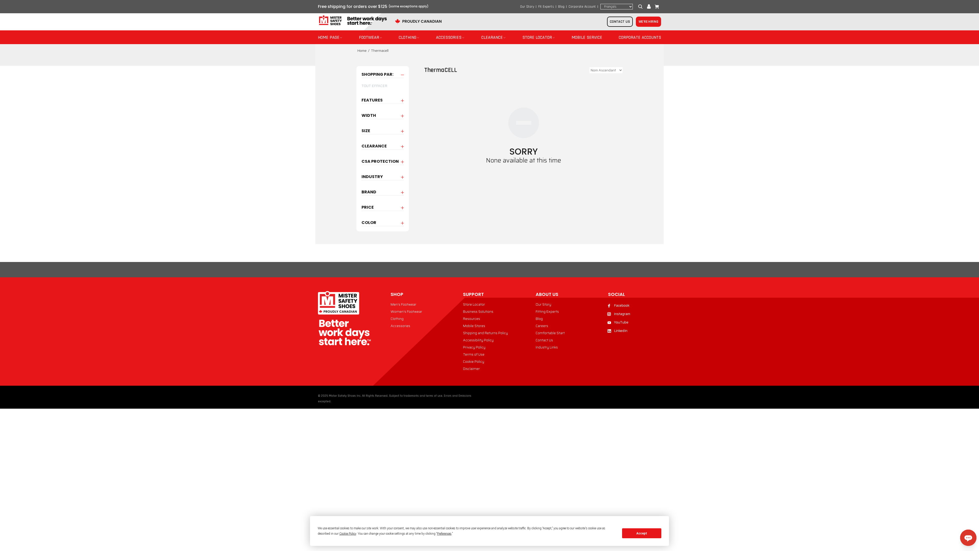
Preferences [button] (444, 533)
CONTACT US (620, 21)
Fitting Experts (547, 311)
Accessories (400, 326)
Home (362, 50)
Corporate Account (582, 6)
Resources (471, 318)
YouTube (621, 322)
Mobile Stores (474, 326)
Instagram (622, 314)
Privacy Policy (474, 347)
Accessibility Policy (478, 340)
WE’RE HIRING (648, 21)
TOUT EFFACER (374, 86)
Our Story (527, 6)
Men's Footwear (403, 304)
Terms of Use (473, 354)
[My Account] (649, 7)
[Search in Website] (641, 7)
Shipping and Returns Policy (485, 333)
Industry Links (547, 347)
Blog (561, 6)
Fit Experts (546, 6)
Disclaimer (471, 368)
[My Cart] (656, 7)
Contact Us (544, 340)
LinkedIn (620, 330)
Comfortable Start (550, 333)
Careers (542, 326)
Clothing (397, 318)
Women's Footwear (406, 311)
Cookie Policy (473, 361)
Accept (641, 533)
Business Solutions (478, 311)
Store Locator (474, 304)
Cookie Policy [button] (347, 533)
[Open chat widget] (968, 538)
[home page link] (352, 20)
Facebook (621, 305)
